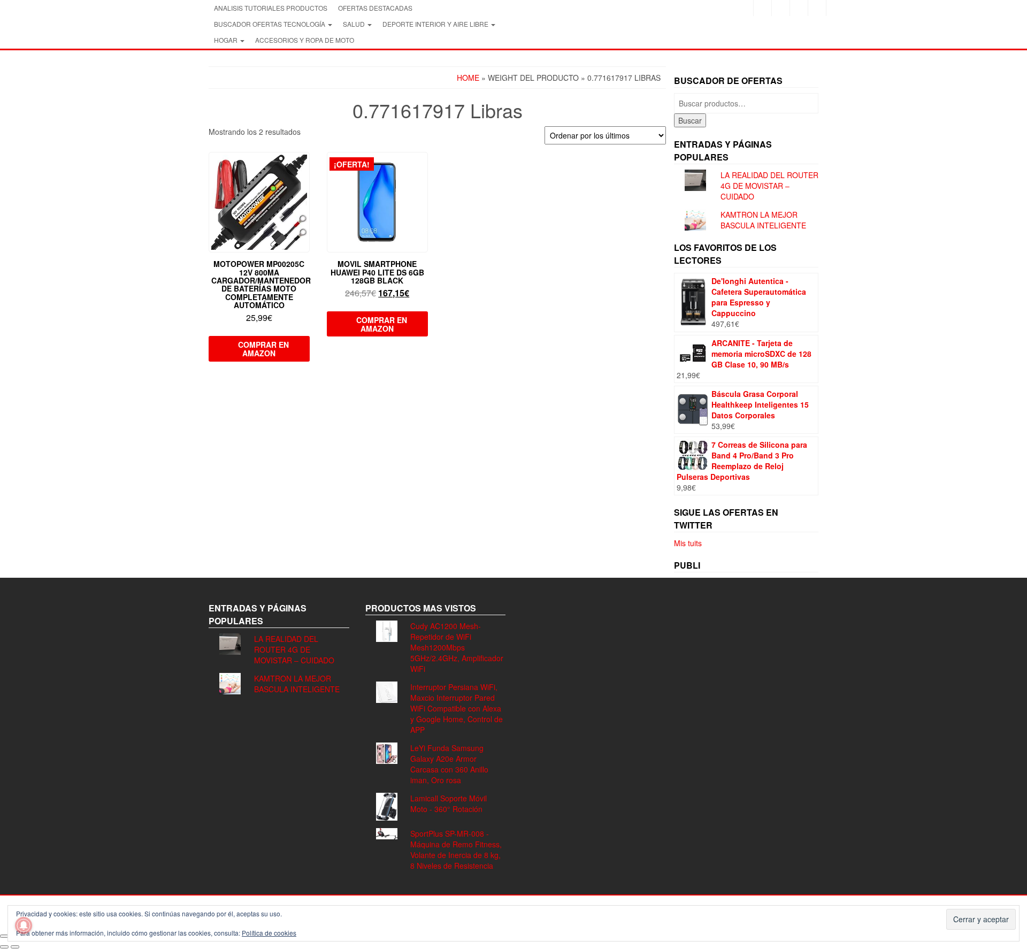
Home (468, 77)
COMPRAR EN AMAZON (263, 348)
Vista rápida (304, 167)
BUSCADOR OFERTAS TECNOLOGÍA (270, 23)
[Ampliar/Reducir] (4, 936)
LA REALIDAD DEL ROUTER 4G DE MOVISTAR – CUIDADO (769, 186)
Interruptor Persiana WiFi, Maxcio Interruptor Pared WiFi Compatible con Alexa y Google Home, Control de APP (456, 708)
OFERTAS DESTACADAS (375, 7)
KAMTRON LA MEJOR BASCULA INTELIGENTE (763, 220)
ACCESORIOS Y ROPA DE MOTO (304, 39)
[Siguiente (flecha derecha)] (15, 946)
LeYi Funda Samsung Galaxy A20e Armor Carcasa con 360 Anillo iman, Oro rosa (449, 764)
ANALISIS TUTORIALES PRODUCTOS (270, 7)
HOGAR (226, 39)
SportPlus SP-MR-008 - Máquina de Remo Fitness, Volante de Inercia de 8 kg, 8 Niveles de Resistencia (456, 849)
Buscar (690, 120)
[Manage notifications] (23, 925)
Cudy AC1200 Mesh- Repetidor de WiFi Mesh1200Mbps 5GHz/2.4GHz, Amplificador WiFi (456, 647)
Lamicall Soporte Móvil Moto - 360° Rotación (448, 803)
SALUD (354, 23)
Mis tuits (688, 543)
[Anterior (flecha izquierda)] (4, 946)
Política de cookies (269, 932)
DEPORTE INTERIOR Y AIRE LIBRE (436, 23)
